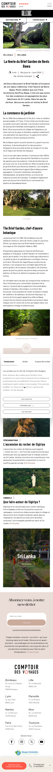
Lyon (8, 696)
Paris (8, 722)
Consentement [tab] (9, 361)
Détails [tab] (25, 361)
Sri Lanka (21, 55)
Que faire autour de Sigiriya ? (21, 502)
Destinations (12, 20)
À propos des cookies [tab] (42, 361)
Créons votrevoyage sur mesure (14, 766)
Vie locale (8, 55)
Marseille (34, 696)
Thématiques (39, 20)
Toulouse (34, 722)
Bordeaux (11, 680)
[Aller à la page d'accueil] (9, 5)
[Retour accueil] (26, 13)
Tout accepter (26, 399)
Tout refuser (26, 412)
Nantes (9, 709)
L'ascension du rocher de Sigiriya (24, 444)
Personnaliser (25, 405)
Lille (31, 680)
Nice (31, 709)
